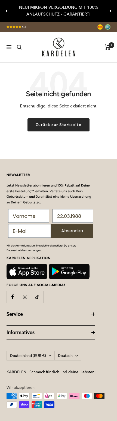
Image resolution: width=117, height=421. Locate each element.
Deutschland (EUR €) (28, 355)
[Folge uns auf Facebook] (13, 297)
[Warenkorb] (107, 47)
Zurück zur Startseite (59, 124)
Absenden (72, 231)
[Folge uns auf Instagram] (25, 297)
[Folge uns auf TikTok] (37, 297)
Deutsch (65, 355)
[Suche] (19, 47)
